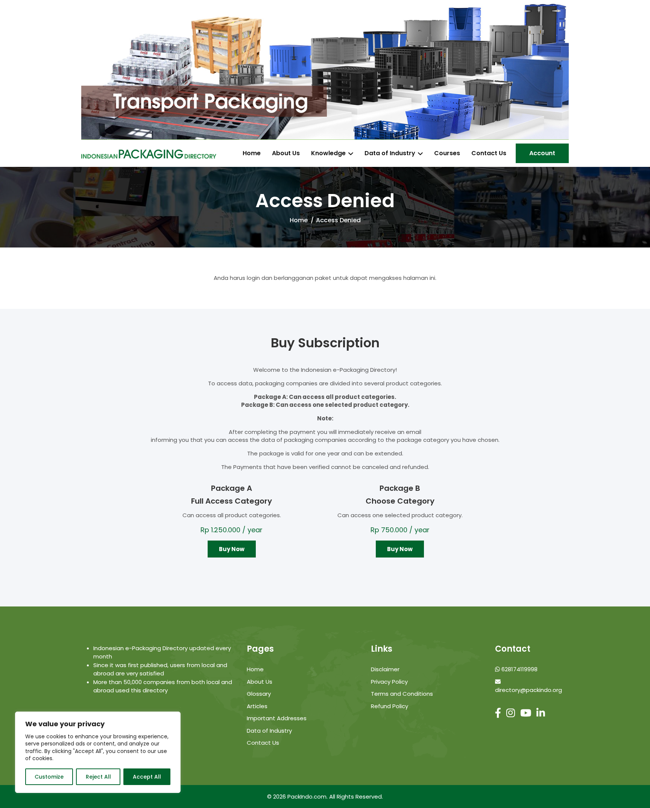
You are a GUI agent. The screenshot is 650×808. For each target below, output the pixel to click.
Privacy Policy (389, 682)
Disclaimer (385, 669)
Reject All (98, 777)
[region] (98, 752)
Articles (257, 706)
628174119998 (519, 669)
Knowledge (328, 153)
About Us (286, 153)
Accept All (147, 777)
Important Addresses (277, 718)
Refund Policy (389, 706)
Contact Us (488, 153)
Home (252, 153)
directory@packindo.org (528, 690)
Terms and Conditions (402, 694)
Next (574, 70)
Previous (75, 70)
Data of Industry (389, 153)
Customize (49, 777)
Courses (447, 153)
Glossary (259, 694)
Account (542, 153)
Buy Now (232, 549)
